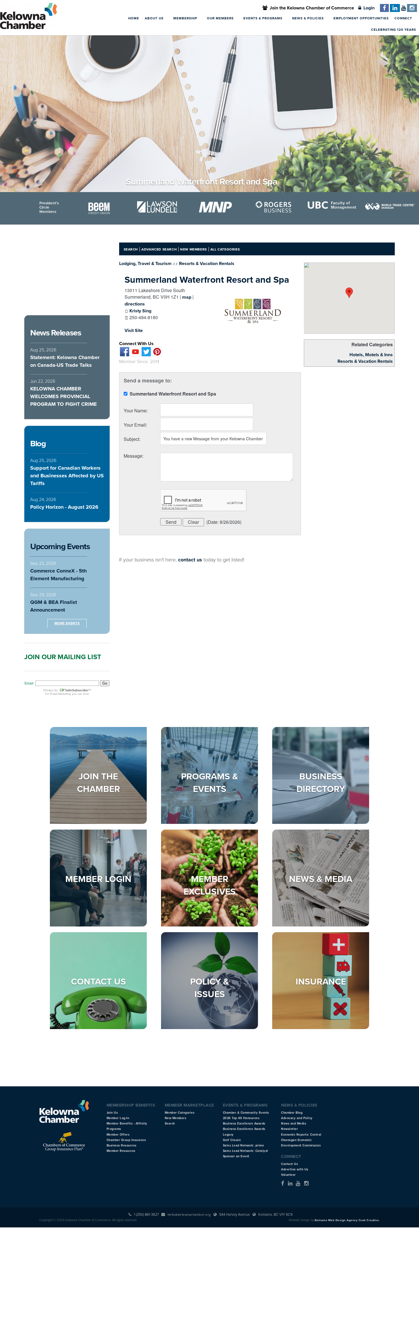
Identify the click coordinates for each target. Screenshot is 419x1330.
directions (135, 304)
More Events (67, 623)
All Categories (225, 249)
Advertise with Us (294, 1169)
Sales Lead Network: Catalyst (245, 1151)
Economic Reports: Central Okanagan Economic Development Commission (301, 1140)
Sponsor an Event (236, 1156)
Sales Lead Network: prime (243, 1145)
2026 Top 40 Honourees (241, 1118)
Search (131, 249)
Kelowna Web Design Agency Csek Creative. (347, 1220)
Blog (38, 444)
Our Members (221, 18)
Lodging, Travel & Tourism (145, 263)
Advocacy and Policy (297, 1118)
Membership (185, 18)
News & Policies (308, 18)
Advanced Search (159, 249)
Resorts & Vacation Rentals (365, 361)
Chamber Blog (291, 1113)
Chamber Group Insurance (126, 1140)
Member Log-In (118, 1118)
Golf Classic (232, 1140)
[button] (349, 293)
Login (368, 8)
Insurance (321, 981)
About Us (155, 18)
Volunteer (288, 1175)
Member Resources (121, 1151)
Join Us (112, 1113)
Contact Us (98, 981)
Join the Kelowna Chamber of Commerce (310, 8)
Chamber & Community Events (246, 1113)
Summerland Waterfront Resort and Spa (207, 279)
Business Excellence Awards (244, 1123)
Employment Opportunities (361, 18)
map (186, 297)
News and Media (293, 1123)
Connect (403, 18)
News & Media (320, 879)
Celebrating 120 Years (393, 30)
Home (133, 18)
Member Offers (118, 1134)
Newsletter (289, 1129)
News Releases (55, 333)
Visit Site (134, 330)
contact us (190, 560)
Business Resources (122, 1145)
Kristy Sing (140, 311)
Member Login (98, 879)
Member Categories (180, 1113)
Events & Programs (263, 18)
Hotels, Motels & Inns (371, 355)
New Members (193, 249)
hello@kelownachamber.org (189, 1215)
